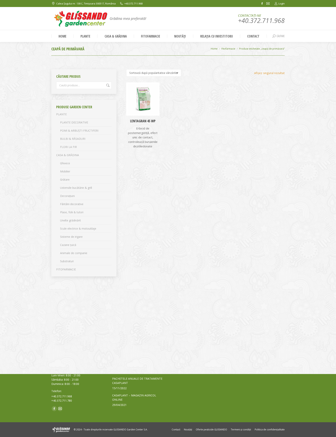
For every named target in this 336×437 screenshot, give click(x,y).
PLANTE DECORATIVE (74, 122)
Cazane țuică (68, 245)
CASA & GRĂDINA (67, 155)
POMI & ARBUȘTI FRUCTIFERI (79, 130)
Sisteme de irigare (71, 237)
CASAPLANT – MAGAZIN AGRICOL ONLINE (134, 397)
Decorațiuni (67, 196)
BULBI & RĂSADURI (72, 139)
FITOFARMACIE (66, 269)
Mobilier (65, 171)
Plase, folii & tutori (71, 212)
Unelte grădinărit (70, 220)
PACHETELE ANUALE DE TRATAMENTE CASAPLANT (137, 381)
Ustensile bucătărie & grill (76, 188)
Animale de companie (73, 253)
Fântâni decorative (71, 204)
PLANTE (61, 114)
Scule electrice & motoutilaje (78, 228)
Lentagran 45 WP (143, 121)
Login (281, 3)
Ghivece (65, 163)
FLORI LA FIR (68, 147)
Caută (107, 85)
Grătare (65, 179)
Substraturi (67, 261)
